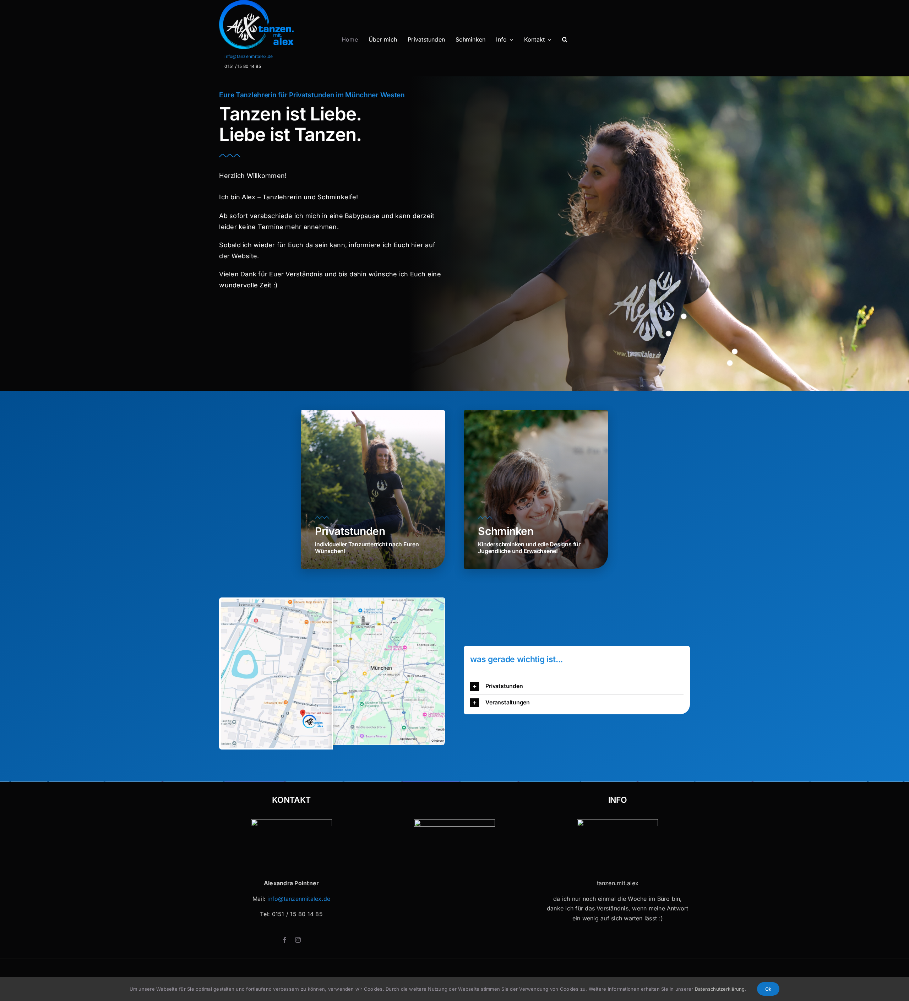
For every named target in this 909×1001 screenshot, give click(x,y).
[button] (564, 40)
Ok (768, 989)
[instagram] (298, 940)
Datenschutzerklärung (720, 989)
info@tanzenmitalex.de (248, 56)
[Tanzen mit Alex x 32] (617, 822)
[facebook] (285, 940)
